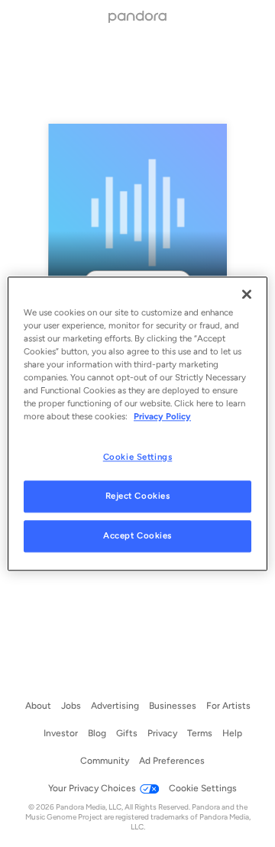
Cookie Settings (138, 456)
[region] (137, 423)
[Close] (247, 294)
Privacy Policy (162, 416)
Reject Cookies (137, 495)
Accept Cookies (137, 535)
